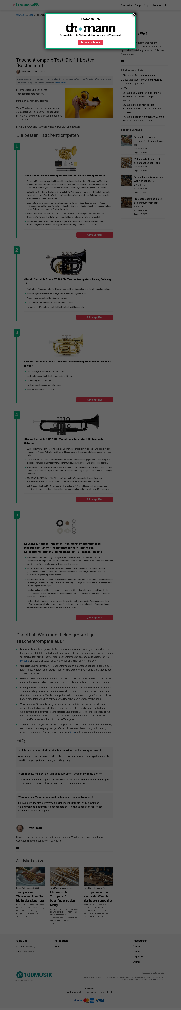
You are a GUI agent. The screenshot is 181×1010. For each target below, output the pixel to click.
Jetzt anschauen (90, 42)
